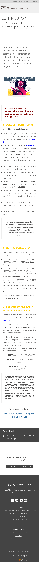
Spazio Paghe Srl (20, 536)
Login (27, 556)
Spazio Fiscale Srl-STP (20, 533)
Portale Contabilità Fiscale (15, 1)
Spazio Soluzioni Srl (20, 542)
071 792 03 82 (20, 516)
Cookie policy (20, 556)
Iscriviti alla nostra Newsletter (19, 466)
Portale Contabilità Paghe (30, 1)
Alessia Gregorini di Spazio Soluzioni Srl (19, 415)
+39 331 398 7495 (21, 519)
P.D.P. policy (11, 556)
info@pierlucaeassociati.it (21, 513)
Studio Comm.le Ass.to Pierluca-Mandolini (19, 539)
